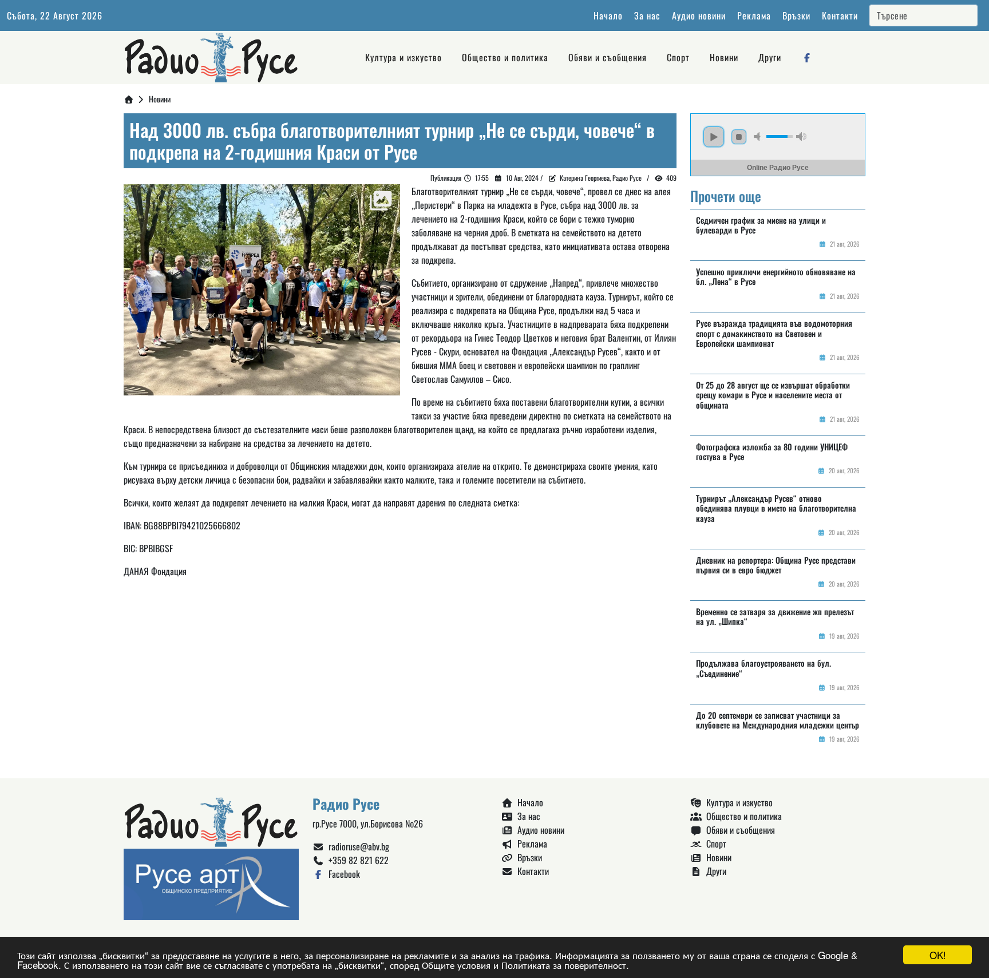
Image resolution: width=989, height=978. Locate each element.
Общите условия (456, 964)
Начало (608, 15)
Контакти (840, 15)
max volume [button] (801, 136)
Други (769, 57)
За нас (647, 15)
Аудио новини (699, 15)
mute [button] (759, 136)
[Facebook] (807, 57)
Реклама (754, 15)
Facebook (342, 874)
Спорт (678, 57)
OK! (937, 955)
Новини (724, 57)
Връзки (796, 15)
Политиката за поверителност (563, 964)
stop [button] (739, 137)
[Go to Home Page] (129, 99)
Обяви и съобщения (607, 57)
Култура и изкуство (403, 57)
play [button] (713, 136)
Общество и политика (505, 57)
